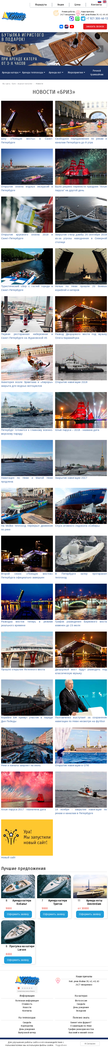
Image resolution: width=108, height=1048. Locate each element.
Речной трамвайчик (97, 72)
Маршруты (41, 4)
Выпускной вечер (27, 1032)
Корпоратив (27, 1025)
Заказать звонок (95, 26)
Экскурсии (81, 1010)
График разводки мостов (81, 1029)
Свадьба (81, 1004)
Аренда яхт (55, 72)
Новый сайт (8, 857)
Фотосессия (81, 1000)
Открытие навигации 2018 (71, 382)
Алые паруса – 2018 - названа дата (77, 430)
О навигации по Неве (81, 1025)
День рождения (81, 1007)
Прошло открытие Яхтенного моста (23, 669)
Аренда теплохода (32, 72)
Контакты (96, 4)
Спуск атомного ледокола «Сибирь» (77, 525)
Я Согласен (90, 1043)
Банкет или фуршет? (81, 1022)
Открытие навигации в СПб (72, 765)
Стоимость (27, 1004)
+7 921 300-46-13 (97, 18)
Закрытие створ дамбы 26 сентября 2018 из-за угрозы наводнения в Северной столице (81, 238)
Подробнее (61, 1045)
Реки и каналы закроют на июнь (21, 765)
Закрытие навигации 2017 (71, 477)
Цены (77, 4)
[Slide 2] (56, 63)
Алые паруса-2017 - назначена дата (23, 809)
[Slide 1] (51, 63)
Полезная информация (27, 1000)
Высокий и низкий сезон (81, 1032)
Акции (60, 4)
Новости (27, 1007)
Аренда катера (10, 72)
